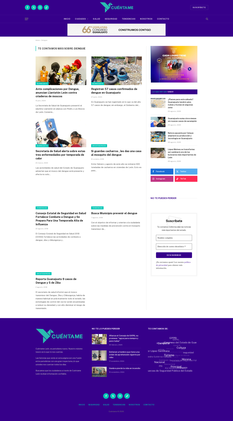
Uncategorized (99, 146)
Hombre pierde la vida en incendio (124, 368)
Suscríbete (199, 7)
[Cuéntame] (116, 7)
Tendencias (129, 19)
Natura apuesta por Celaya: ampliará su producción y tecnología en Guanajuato (181, 136)
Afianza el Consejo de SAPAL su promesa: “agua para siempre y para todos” (123, 338)
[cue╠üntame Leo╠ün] (174, 82)
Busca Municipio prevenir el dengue (114, 213)
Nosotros (146, 19)
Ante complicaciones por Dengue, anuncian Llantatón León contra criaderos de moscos (57, 92)
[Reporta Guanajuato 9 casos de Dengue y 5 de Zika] (61, 261)
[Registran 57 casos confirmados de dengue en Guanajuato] (116, 70)
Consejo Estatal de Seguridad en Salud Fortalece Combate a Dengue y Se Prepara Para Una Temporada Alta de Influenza (61, 219)
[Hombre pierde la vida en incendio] (99, 372)
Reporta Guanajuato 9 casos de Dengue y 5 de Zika (56, 280)
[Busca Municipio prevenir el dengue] (116, 195)
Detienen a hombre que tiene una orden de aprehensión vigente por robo (124, 354)
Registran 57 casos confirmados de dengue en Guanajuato (114, 90)
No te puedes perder (163, 198)
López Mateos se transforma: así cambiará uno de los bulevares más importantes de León (182, 153)
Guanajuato (42, 83)
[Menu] (26, 19)
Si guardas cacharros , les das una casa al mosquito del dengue (116, 153)
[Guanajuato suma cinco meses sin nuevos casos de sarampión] (158, 122)
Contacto (163, 19)
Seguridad (111, 19)
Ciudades (80, 19)
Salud (96, 19)
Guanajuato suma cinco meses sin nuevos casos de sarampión (182, 119)
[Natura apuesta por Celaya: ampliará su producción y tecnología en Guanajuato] (158, 136)
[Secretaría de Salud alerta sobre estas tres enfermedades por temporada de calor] (61, 133)
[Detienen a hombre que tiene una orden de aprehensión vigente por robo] (99, 355)
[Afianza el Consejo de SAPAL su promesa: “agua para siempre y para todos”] (99, 339)
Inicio (67, 19)
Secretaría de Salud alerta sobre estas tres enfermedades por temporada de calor (60, 155)
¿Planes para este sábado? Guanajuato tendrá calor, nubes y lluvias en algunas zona (180, 103)
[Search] (206, 19)
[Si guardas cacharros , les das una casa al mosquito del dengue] (116, 133)
